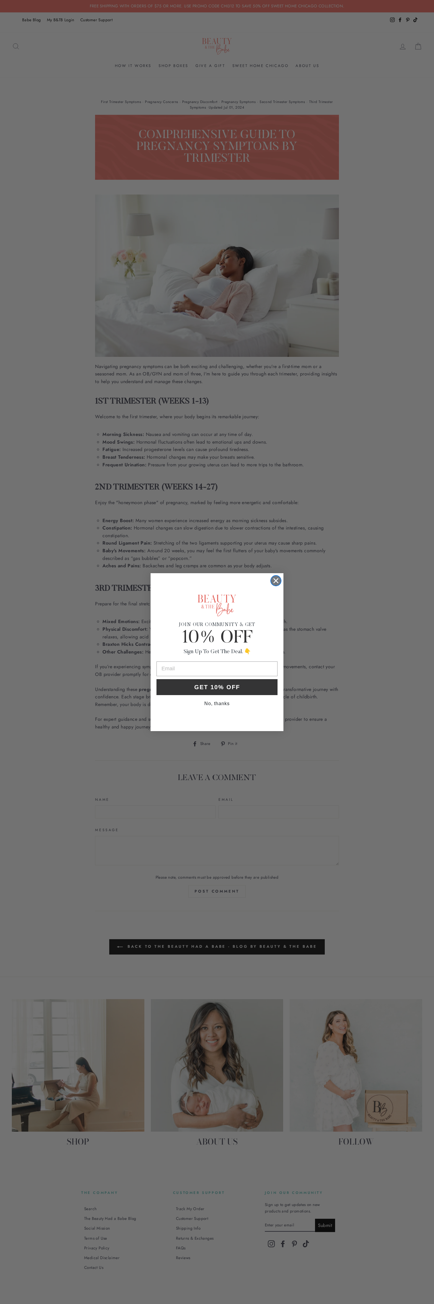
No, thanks (217, 703)
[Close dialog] (276, 581)
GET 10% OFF (217, 687)
